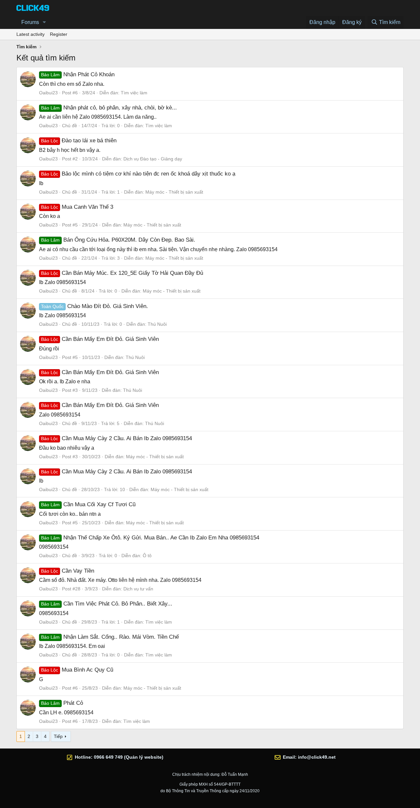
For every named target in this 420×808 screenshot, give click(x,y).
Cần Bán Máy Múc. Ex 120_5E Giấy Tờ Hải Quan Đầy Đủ (122, 273)
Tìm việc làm (134, 92)
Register (58, 34)
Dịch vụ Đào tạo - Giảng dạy (152, 158)
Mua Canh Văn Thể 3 (77, 207)
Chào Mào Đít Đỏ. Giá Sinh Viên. (94, 306)
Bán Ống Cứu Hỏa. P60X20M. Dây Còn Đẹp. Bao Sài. (118, 240)
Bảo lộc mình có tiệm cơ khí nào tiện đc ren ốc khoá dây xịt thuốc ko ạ (138, 174)
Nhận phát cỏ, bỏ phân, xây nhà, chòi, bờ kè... (109, 108)
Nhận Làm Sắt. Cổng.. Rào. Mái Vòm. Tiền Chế (110, 637)
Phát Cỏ (62, 703)
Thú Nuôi (157, 324)
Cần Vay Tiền (67, 571)
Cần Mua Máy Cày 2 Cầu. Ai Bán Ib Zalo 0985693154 (116, 438)
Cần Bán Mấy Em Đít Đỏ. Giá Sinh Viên (100, 339)
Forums (30, 22)
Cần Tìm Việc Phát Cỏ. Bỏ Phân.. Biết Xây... (106, 604)
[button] (44, 22)
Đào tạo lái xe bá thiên (78, 140)
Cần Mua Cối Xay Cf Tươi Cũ (88, 504)
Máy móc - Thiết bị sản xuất (174, 192)
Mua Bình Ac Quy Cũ (77, 670)
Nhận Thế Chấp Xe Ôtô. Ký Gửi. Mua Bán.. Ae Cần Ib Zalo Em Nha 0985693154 (150, 538)
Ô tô (147, 555)
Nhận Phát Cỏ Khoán (78, 74)
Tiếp (58, 736)
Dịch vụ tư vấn (138, 588)
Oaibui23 (48, 92)
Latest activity (30, 34)
